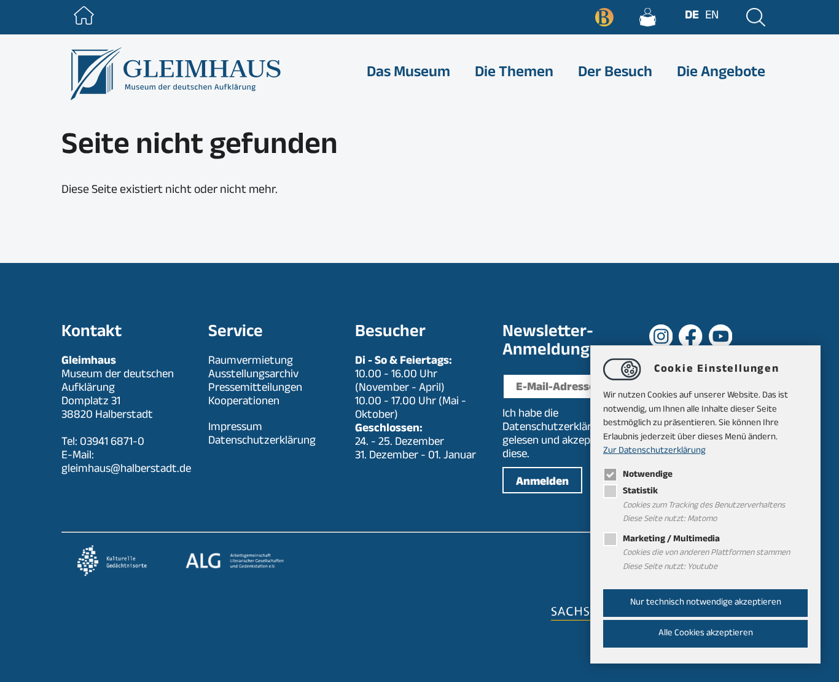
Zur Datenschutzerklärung (654, 451)
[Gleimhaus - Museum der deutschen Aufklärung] (174, 74)
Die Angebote (721, 73)
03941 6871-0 (112, 443)
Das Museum (408, 73)
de (692, 16)
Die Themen (514, 73)
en (712, 16)
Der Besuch (615, 73)
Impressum (235, 428)
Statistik (640, 492)
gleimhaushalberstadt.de (126, 470)
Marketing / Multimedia (671, 539)
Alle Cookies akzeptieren (705, 633)
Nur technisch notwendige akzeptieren (705, 603)
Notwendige (648, 475)
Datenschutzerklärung (556, 428)
